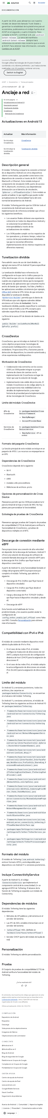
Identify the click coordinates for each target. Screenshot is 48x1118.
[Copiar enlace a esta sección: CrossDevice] (21, 336)
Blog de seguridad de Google (13, 1057)
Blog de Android (8, 1053)
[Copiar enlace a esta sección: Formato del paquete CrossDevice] (41, 444)
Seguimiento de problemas (12, 1096)
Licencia (6, 1108)
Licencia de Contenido (9, 1000)
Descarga (5, 1025)
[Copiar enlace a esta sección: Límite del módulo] (28, 682)
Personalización (24, 620)
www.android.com (9, 1085)
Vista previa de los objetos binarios (14, 1028)
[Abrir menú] (3, 3)
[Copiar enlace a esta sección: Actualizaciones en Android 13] (4, 125)
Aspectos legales (36, 1104)
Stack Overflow (7, 1092)
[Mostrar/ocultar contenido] (16, 99)
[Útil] (19, 87)
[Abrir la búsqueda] (29, 2)
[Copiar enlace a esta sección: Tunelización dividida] (31, 257)
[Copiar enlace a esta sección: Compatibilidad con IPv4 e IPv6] (4, 637)
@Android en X (7, 1045)
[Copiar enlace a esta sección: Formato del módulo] (31, 854)
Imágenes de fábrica (9, 1032)
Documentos (13, 82)
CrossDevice (26, 140)
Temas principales (27, 82)
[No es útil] (23, 87)
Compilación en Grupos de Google (14, 1064)
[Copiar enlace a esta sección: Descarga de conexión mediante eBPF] (11, 544)
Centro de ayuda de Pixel (11, 1081)
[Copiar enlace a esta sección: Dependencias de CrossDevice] (37, 461)
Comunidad (23, 1104)
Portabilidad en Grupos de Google (14, 1068)
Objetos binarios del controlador (14, 1036)
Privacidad (16, 1108)
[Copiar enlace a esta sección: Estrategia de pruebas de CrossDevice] (4, 517)
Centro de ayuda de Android (12, 1077)
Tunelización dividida (29, 149)
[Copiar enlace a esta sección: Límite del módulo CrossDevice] (37, 403)
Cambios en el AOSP (11, 49)
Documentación (10, 10)
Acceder (41, 3)
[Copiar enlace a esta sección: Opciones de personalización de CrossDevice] (11, 497)
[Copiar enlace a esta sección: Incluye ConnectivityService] (41, 875)
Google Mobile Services (10, 1089)
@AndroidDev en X (9, 1049)
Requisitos (5, 1021)
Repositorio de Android (10, 1017)
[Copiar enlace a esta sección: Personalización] (25, 949)
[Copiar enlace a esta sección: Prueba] (14, 964)
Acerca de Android (9, 1104)
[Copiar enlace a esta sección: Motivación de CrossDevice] (34, 362)
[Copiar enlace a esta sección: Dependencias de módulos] (39, 903)
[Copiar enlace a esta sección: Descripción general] (31, 165)
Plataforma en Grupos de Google (14, 1060)
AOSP (4, 82)
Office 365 (6, 292)
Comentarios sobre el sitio (32, 1108)
